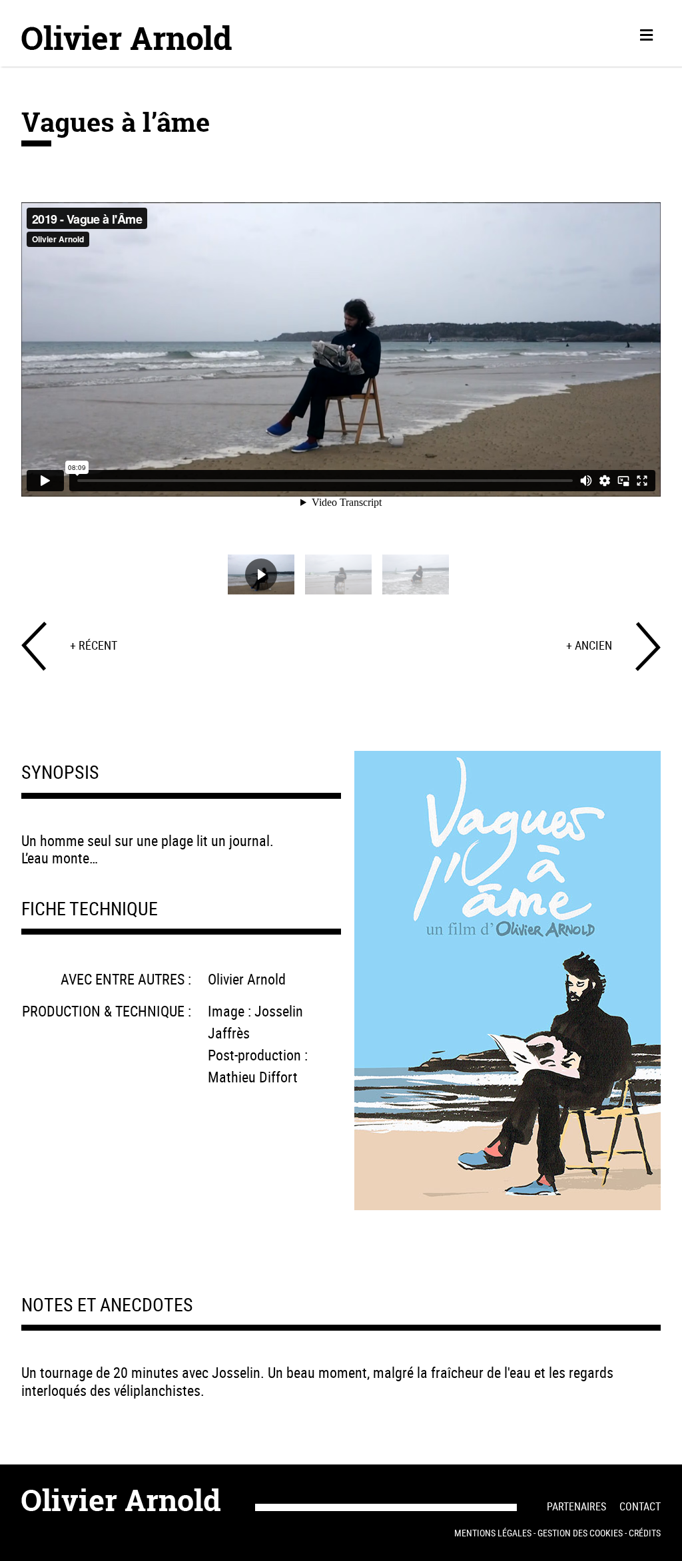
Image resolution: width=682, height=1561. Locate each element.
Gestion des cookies (580, 1532)
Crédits (645, 1532)
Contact (640, 1506)
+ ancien (589, 645)
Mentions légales (492, 1532)
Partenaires (576, 1506)
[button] (261, 574)
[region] (341, 386)
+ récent (93, 645)
